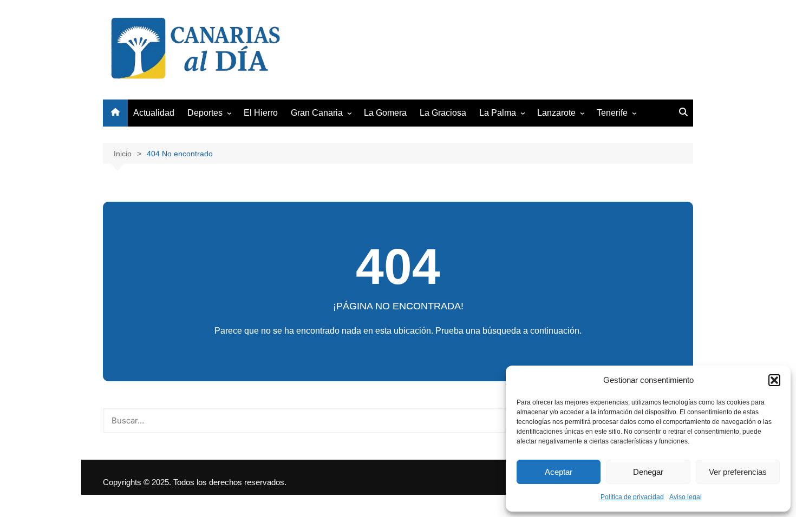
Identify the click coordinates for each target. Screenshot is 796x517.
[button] (774, 380)
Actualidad (153, 112)
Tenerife (612, 112)
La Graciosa (443, 112)
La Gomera (385, 112)
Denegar (648, 471)
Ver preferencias (738, 471)
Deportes (205, 112)
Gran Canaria (317, 112)
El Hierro (261, 112)
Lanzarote (556, 112)
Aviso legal (685, 497)
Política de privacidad (632, 497)
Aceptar (558, 471)
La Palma (497, 112)
